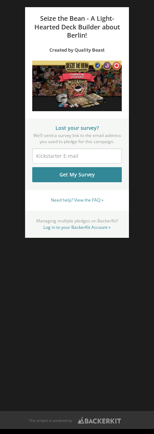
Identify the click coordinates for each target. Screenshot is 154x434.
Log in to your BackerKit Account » (77, 227)
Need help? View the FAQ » (77, 200)
